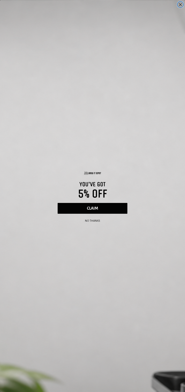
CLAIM (92, 208)
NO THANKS (92, 220)
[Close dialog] (180, 4)
